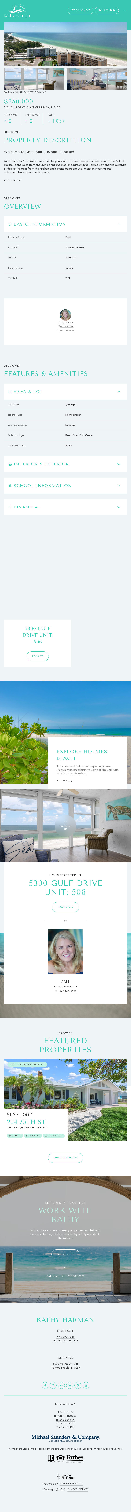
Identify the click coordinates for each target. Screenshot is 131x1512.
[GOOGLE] (77, 1385)
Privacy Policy (77, 1489)
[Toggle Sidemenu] (123, 10)
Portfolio (65, 1412)
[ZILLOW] (86, 1385)
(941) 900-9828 (107, 10)
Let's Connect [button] (80, 10)
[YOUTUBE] (61, 1385)
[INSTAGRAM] (53, 1385)
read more (63, 781)
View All (97, 79)
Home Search (65, 1419)
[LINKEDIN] (69, 1385)
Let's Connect (65, 1423)
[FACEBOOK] (45, 1385)
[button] (65, 1254)
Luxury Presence (71, 1483)
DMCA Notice (65, 1427)
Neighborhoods (65, 1416)
